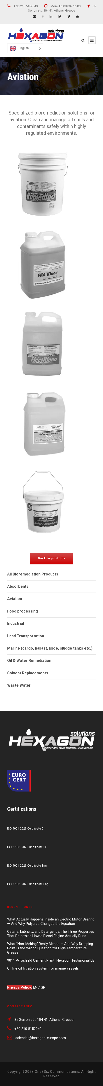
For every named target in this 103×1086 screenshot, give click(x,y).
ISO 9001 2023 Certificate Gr (26, 828)
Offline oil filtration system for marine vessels (43, 968)
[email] (34, 16)
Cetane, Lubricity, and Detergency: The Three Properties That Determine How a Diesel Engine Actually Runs (50, 933)
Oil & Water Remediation (29, 660)
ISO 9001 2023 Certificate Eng (27, 865)
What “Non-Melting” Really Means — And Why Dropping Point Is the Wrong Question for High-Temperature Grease (50, 948)
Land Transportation (25, 636)
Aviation (14, 598)
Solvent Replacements (27, 673)
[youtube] (77, 16)
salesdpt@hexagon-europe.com (40, 1038)
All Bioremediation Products (32, 574)
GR (43, 987)
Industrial (15, 623)
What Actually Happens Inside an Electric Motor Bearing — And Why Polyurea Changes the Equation (50, 921)
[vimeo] (68, 16)
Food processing (22, 611)
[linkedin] (51, 16)
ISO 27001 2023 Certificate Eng (27, 884)
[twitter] (59, 16)
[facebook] (43, 16)
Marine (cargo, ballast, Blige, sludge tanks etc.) (49, 648)
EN (35, 987)
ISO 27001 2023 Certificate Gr (26, 847)
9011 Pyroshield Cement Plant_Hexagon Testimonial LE (50, 960)
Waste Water (19, 685)
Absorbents (18, 586)
